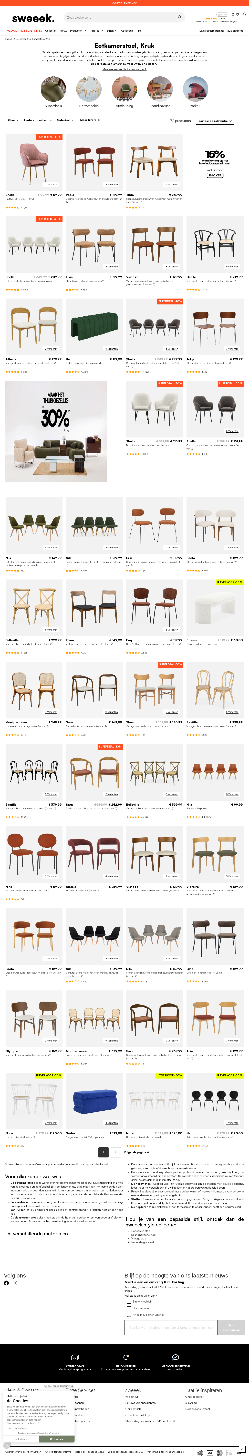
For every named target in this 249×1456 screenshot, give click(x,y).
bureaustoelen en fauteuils (44, 1206)
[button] (7, 1445)
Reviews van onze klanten (140, 1402)
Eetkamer (21, 38)
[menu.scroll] (242, 1449)
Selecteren (21, 1439)
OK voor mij (57, 1439)
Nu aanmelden (231, 1327)
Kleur (11, 120)
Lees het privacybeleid (17, 1428)
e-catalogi (191, 1402)
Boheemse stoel (141, 1231)
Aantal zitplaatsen (36, 120)
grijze (134, 1179)
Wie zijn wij (131, 1396)
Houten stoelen (200, 1164)
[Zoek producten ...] (180, 17)
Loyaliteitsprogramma (211, 30)
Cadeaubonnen (74, 1402)
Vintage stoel (139, 1238)
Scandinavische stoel (143, 1234)
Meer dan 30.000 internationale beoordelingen (216, 21)
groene (239, 1176)
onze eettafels (28, 1198)
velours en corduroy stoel (153, 1172)
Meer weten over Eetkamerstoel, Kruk (124, 69)
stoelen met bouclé (219, 1183)
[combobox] (215, 121)
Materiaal (63, 120)
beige (142, 1179)
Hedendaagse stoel (142, 1242)
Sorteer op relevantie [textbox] (213, 121)
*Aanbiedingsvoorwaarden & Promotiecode (150, 1421)
